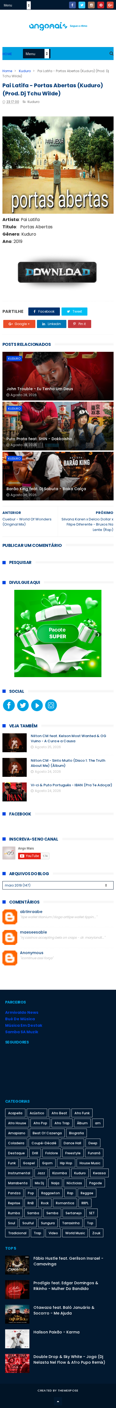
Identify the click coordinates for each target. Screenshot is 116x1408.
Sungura (48, 1223)
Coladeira (16, 1143)
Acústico (37, 1113)
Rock (45, 1203)
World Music (75, 1233)
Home (7, 54)
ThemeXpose (68, 1390)
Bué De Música (20, 1019)
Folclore (51, 1153)
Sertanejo (74, 1213)
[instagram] (91, 5)
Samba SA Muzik (21, 1032)
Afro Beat (59, 1113)
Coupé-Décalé (44, 1143)
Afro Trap (62, 1123)
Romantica (65, 1203)
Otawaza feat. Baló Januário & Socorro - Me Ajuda (63, 1310)
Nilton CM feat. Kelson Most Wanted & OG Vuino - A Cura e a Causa (68, 738)
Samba (33, 1213)
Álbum (82, 1123)
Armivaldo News (21, 1012)
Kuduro (25, 71)
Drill (35, 1153)
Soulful (28, 1223)
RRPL (84, 1203)
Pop (31, 1193)
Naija (55, 1183)
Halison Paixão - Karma (56, 1332)
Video (53, 1233)
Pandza (14, 1193)
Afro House (17, 1123)
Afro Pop (40, 1123)
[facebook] (72, 5)
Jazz (41, 1173)
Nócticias (74, 1183)
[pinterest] (100, 5)
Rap (70, 1193)
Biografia (76, 1133)
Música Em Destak (23, 1025)
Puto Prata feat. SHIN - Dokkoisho (39, 439)
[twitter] (82, 5)
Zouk (96, 1233)
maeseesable (33, 932)
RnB (31, 1203)
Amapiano (16, 1133)
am (98, 1123)
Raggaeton (50, 1193)
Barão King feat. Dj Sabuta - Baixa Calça (46, 488)
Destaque (16, 1153)
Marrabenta (18, 1183)
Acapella (15, 1113)
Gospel (29, 1163)
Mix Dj (39, 1183)
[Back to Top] (58, 1401)
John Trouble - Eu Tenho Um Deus (39, 389)
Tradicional (17, 1233)
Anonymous (31, 953)
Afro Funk (82, 1113)
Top (90, 1223)
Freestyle (73, 1153)
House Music (90, 1163)
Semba (52, 1213)
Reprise (14, 1203)
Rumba (14, 1213)
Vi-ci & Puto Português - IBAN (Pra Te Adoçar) (71, 785)
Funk (12, 1163)
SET (92, 1213)
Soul (11, 1223)
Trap (37, 1233)
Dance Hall (72, 1143)
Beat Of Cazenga (47, 1133)
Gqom (47, 1163)
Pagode (95, 1183)
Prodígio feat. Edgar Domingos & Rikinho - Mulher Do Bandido (65, 1285)
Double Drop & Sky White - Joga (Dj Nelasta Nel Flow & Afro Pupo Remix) (69, 1359)
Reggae (87, 1193)
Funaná (94, 1153)
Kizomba (59, 1173)
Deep (92, 1143)
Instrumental (19, 1173)
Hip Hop (66, 1163)
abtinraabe (31, 911)
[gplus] (110, 5)
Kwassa (99, 1173)
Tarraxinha (71, 1223)
